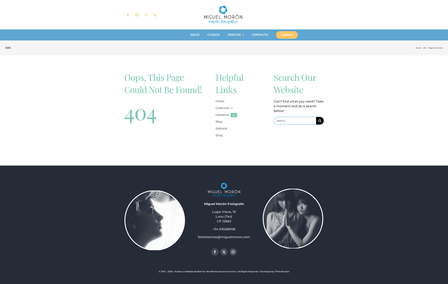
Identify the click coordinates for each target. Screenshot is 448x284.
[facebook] (128, 14)
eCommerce (229, 271)
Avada (177, 271)
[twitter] (224, 252)
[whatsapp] (146, 14)
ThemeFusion (282, 271)
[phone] (155, 14)
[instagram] (137, 14)
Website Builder (193, 271)
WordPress (212, 271)
